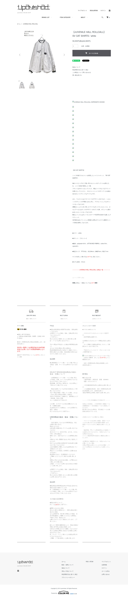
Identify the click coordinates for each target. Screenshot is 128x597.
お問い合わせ (106, 574)
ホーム (19, 24)
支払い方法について (67, 571)
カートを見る (106, 571)
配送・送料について (67, 565)
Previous (20, 54)
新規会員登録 (94, 10)
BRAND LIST (45, 17)
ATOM (91, 561)
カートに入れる (93, 53)
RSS (87, 561)
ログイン (103, 10)
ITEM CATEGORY (65, 17)
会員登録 (104, 565)
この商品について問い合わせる (81, 72)
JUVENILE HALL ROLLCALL (30, 24)
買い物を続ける (77, 75)
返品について (76, 67)
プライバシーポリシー (68, 577)
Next (64, 54)
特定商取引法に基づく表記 (80, 70)
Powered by (54, 593)
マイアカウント (82, 10)
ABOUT (83, 17)
